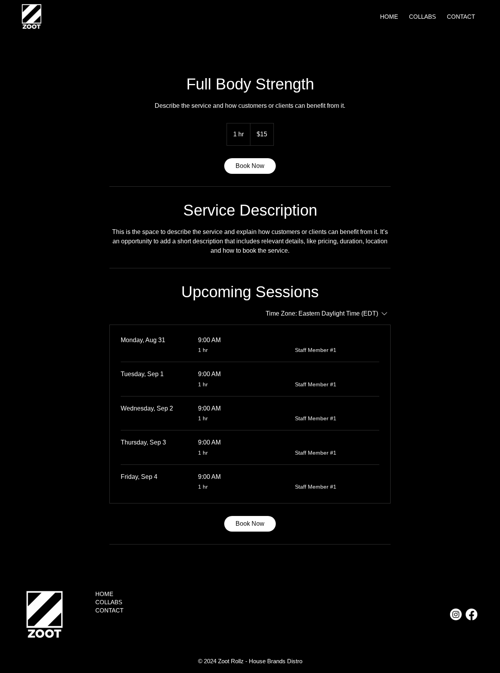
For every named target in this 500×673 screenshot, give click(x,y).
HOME (104, 594)
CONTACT (109, 610)
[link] (250, 166)
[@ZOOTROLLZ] (456, 614)
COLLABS (108, 602)
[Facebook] (471, 614)
